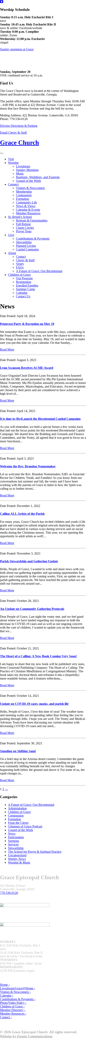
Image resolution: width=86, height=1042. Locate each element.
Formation (22, 198)
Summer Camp (25, 289)
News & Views (25, 206)
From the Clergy (18, 822)
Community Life (26, 202)
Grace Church (19, 142)
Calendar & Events (28, 209)
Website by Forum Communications (26, 1036)
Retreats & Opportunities (31, 220)
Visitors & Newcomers (30, 188)
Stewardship (24, 242)
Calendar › (6, 995)
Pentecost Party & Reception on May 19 (27, 324)
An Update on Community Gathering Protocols (32, 609)
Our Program (24, 278)
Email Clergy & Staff (13, 132)
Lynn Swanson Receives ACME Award (26, 367)
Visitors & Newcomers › (15, 992)
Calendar (21, 292)
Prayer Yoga (23, 231)
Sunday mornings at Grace (17, 49)
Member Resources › (13, 1013)
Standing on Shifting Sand (18, 751)
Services (13, 844)
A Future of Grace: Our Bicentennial (39, 271)
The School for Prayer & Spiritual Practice (34, 851)
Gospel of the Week (28, 180)
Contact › (6, 1017)
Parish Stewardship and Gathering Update (29, 561)
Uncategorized (17, 855)
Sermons (13, 841)
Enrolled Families (27, 285)
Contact (21, 256)
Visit (11, 159)
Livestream (23, 166)
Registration (23, 282)
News (11, 833)
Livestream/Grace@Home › (17, 988)
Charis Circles (25, 227)
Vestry (20, 264)
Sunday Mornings (27, 170)
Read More (7, 349)
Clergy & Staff (25, 260)
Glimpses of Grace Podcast (25, 826)
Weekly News (17, 859)
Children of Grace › (12, 1006)
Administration (17, 808)
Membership (24, 191)
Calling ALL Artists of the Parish (22, 513)
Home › (5, 984)
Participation (16, 837)
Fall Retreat (23, 224)
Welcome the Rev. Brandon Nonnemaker (28, 466)
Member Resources (28, 213)
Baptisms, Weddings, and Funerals (38, 177)
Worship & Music (19, 862)
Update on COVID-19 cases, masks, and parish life (34, 703)
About (12, 253)
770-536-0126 (9, 892)
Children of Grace (19, 274)
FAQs (20, 267)
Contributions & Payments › (17, 999)
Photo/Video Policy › (13, 1002)
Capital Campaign (27, 249)
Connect (13, 184)
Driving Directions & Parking (18, 125)
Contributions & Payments (32, 238)
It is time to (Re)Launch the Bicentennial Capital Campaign (40, 418)
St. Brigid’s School (20, 217)
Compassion (24, 195)
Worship (13, 162)
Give (11, 235)
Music (20, 173)
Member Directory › (12, 1010)
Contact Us (23, 296)
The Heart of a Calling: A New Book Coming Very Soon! (38, 656)
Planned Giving (26, 245)
